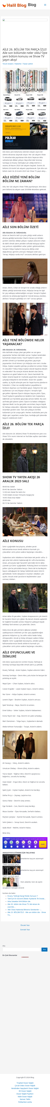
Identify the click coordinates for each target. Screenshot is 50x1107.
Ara (4, 946)
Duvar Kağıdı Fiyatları (25, 1094)
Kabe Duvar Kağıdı (25, 1096)
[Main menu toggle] (45, 4)
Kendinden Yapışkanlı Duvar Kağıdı (25, 1088)
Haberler (18, 64)
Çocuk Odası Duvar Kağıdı (25, 1085)
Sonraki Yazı (25, 930)
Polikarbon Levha (25, 1102)
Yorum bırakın (8, 64)
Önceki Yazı (25, 925)
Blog (32, 4)
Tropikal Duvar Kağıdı (25, 1083)
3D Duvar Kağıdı (25, 1091)
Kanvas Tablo (25, 1099)
